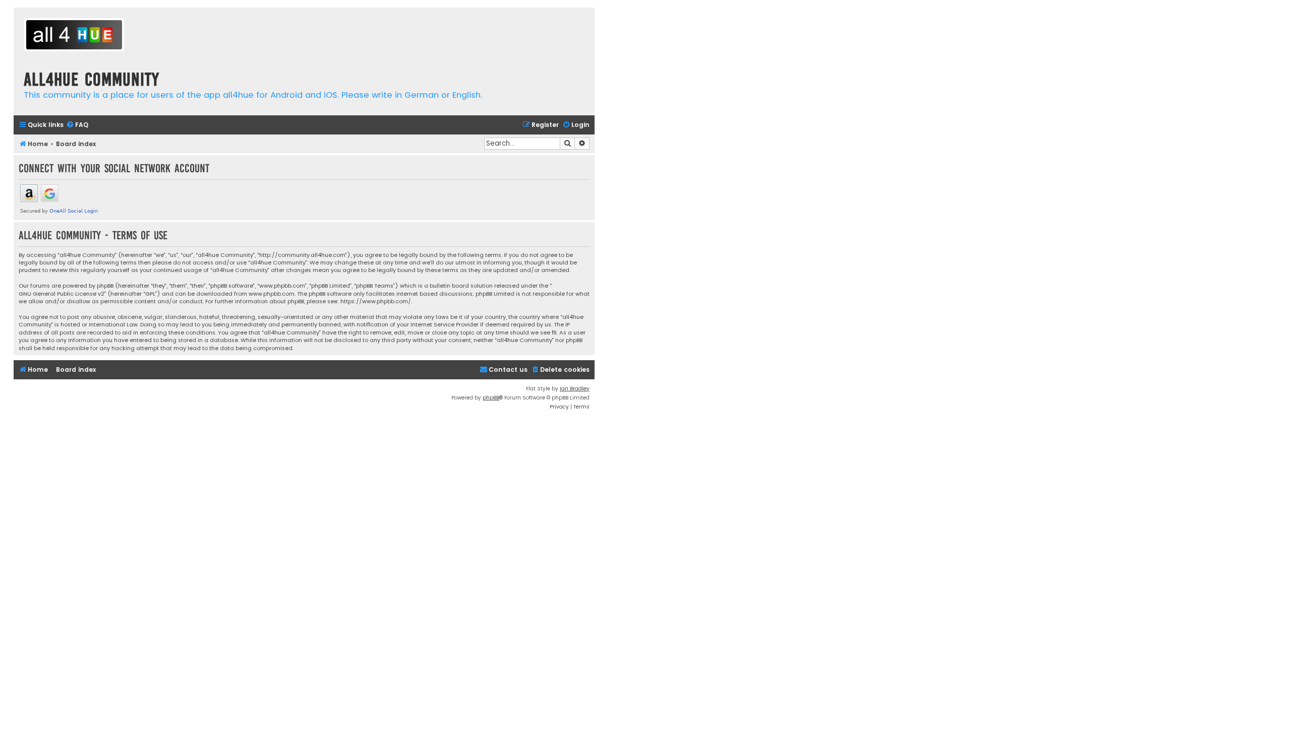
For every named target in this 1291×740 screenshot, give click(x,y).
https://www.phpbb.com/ (375, 301)
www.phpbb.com (272, 294)
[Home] (74, 36)
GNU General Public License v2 (61, 294)
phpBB (491, 397)
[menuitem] (77, 125)
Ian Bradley (575, 388)
